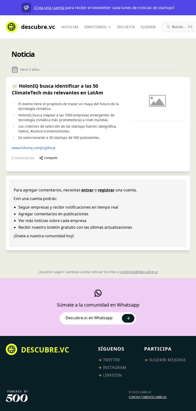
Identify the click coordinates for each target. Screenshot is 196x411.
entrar (87, 190)
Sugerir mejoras (167, 359)
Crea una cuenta (50, 7)
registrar (106, 190)
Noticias (70, 27)
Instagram (114, 367)
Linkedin (112, 375)
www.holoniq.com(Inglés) (32, 148)
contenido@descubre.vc (139, 272)
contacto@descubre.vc (148, 397)
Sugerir (148, 27)
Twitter (111, 359)
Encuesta (126, 27)
